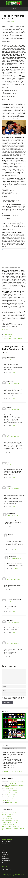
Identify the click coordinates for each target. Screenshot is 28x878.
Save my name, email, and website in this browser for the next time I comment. (14, 697)
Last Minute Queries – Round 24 (10, 820)
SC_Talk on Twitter (7, 869)
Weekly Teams (5, 858)
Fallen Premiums (8, 334)
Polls (3, 856)
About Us (4, 843)
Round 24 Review (12, 797)
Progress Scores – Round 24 (9, 822)
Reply (14, 372)
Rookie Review (6, 860)
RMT (3, 850)
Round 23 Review (6, 832)
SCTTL (4, 862)
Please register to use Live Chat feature (12, 771)
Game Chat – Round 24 (8, 824)
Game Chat (5, 854)
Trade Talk (4, 852)
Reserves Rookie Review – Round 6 (13, 338)
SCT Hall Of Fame (6, 841)
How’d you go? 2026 (11, 783)
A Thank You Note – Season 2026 (10, 826)
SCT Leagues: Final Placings (16, 781)
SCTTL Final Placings (11, 788)
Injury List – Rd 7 (8, 336)
